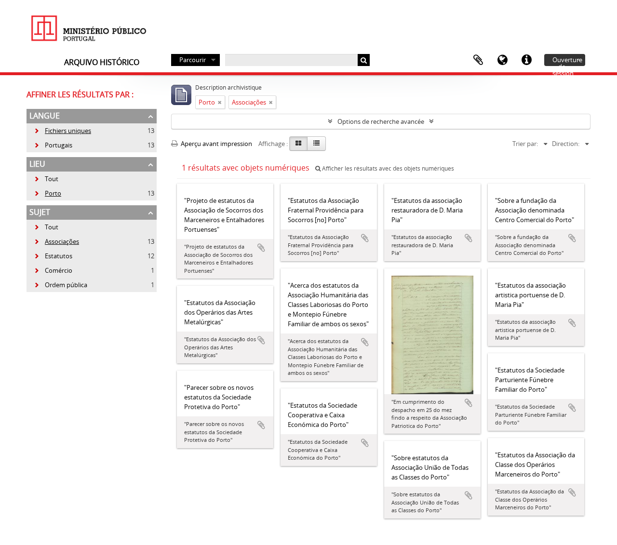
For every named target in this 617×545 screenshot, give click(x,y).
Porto (47, 193)
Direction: (565, 143)
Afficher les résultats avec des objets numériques (387, 168)
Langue (502, 60)
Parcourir (192, 59)
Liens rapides (526, 60)
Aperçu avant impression (215, 143)
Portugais (53, 145)
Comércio (53, 270)
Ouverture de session (567, 60)
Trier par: (525, 143)
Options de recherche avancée (380, 121)
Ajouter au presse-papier (261, 248)
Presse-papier (478, 60)
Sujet (39, 212)
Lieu (37, 164)
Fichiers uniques (62, 130)
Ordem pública (60, 284)
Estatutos (53, 256)
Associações (56, 241)
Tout (51, 178)
